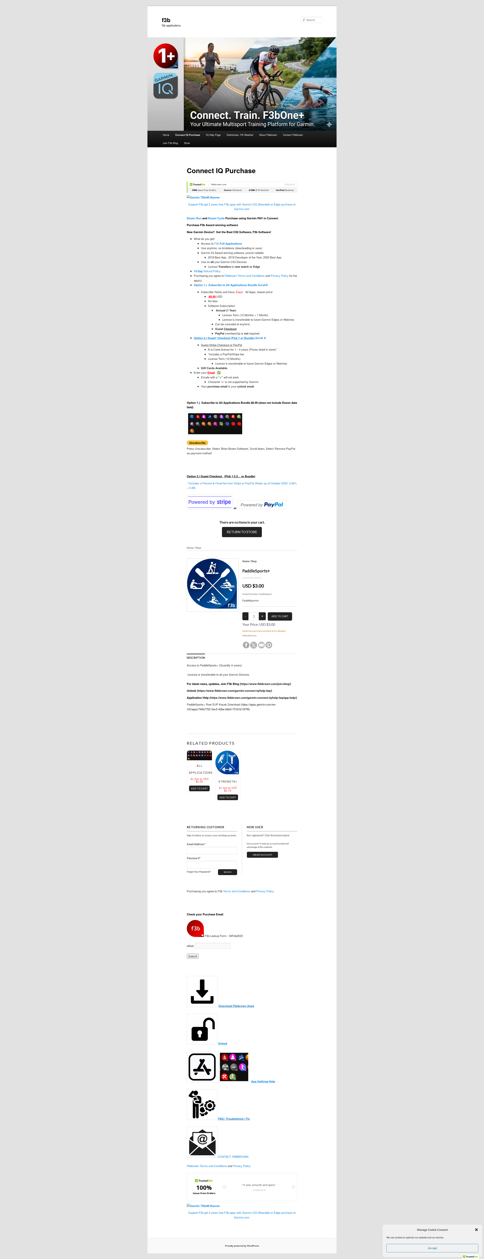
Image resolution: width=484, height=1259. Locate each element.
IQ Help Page (213, 135)
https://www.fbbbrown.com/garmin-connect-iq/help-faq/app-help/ (253, 698)
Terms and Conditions (236, 891)
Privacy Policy (280, 276)
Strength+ (227, 781)
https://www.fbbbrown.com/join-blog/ (265, 684)
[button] (476, 1230)
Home (166, 135)
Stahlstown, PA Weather (240, 135)
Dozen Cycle (216, 218)
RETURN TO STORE (242, 532)
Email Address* (196, 844)
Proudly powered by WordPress (242, 1245)
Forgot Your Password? (199, 871)
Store (187, 143)
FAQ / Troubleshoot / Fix (234, 1119)
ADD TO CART (199, 788)
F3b (228, 243)
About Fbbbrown (268, 135)
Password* (194, 858)
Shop (198, 547)
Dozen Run (194, 218)
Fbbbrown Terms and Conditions (245, 276)
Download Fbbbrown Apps (236, 1006)
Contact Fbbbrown (293, 135)
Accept (432, 1248)
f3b (166, 20)
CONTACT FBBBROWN (233, 1157)
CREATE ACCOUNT (262, 854)
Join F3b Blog (170, 143)
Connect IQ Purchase (187, 135)
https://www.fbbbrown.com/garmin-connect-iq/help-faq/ (234, 691)
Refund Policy (207, 271)
